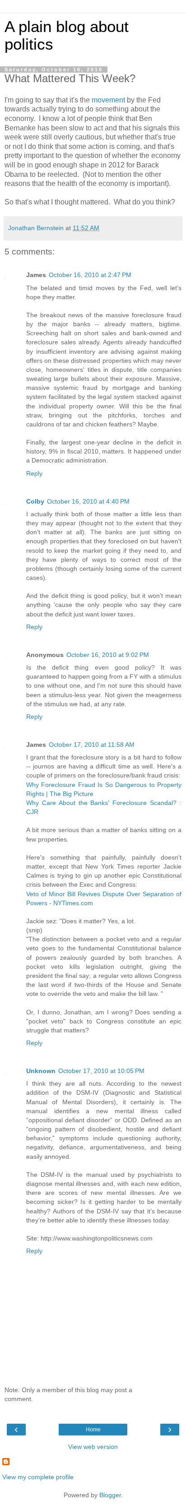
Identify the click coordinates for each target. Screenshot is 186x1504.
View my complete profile (38, 1477)
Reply (34, 473)
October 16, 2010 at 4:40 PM (88, 501)
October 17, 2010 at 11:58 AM (92, 744)
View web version (93, 1446)
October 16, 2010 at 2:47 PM (90, 274)
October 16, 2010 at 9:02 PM (107, 654)
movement (108, 100)
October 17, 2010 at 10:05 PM (101, 1070)
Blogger (110, 1495)
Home (93, 1429)
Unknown (41, 1070)
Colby (35, 501)
